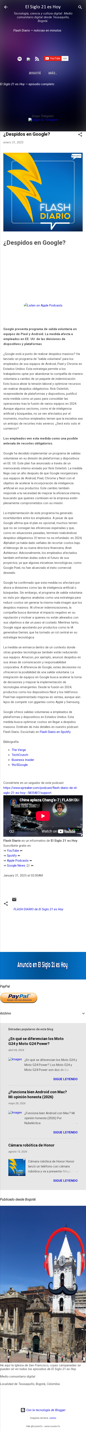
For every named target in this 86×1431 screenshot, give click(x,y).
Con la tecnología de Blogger (45, 1410)
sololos (52, 1418)
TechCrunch (20, 755)
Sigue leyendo (65, 1079)
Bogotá (35, 73)
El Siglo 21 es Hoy (43, 7)
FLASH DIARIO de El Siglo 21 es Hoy (38, 909)
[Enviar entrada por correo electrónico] (14, 901)
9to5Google (20, 765)
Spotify (12, 855)
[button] (80, 135)
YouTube (13, 850)
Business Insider (23, 760)
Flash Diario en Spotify (55, 732)
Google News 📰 (18, 865)
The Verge (19, 750)
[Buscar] (80, 7)
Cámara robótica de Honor (31, 1145)
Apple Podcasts (18, 860)
